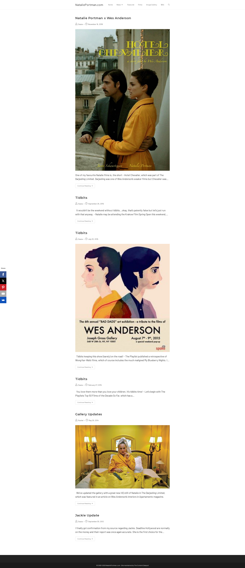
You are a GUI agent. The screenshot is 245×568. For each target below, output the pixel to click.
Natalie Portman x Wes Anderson (103, 18)
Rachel (80, 420)
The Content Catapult (141, 565)
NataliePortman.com (89, 5)
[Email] (3, 293)
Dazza (80, 24)
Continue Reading (86, 186)
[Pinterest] (3, 287)
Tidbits (81, 198)
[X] (3, 281)
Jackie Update (87, 515)
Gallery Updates (88, 414)
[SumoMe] (3, 300)
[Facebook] (3, 274)
